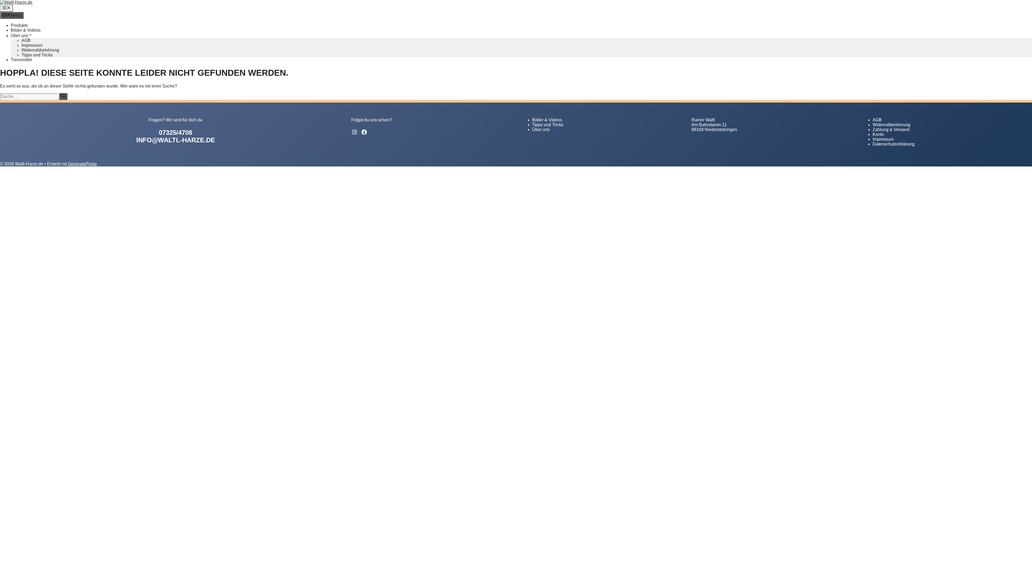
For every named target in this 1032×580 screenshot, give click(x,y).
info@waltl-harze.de (175, 140)
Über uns (19, 35)
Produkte (19, 25)
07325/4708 (175, 132)
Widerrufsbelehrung (40, 50)
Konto (878, 134)
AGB (26, 40)
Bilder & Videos (26, 30)
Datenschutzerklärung (894, 144)
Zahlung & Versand (891, 129)
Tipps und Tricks (37, 55)
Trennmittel (21, 59)
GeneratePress (82, 164)
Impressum (32, 45)
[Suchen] (63, 96)
